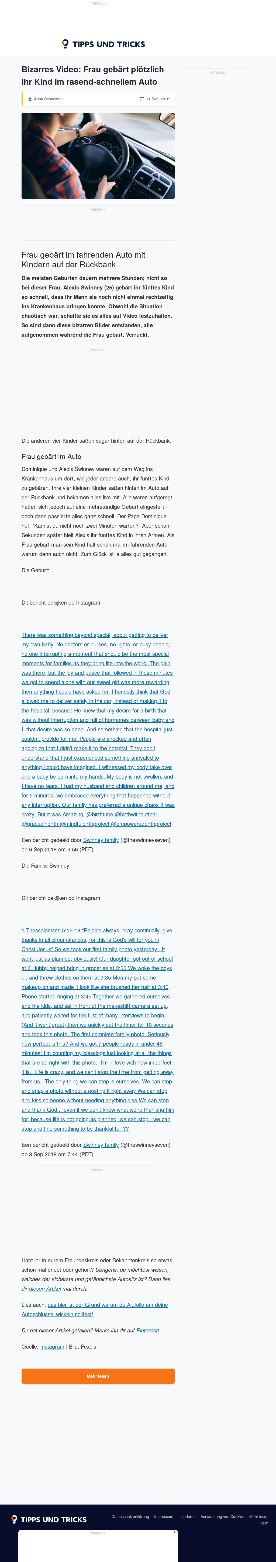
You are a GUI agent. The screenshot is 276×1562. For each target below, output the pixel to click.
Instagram (52, 1346)
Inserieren (187, 1516)
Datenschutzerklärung (130, 1516)
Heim (264, 1523)
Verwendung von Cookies (222, 1516)
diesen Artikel (45, 1288)
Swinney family (101, 840)
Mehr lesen (98, 1376)
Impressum (163, 1516)
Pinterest (147, 1330)
